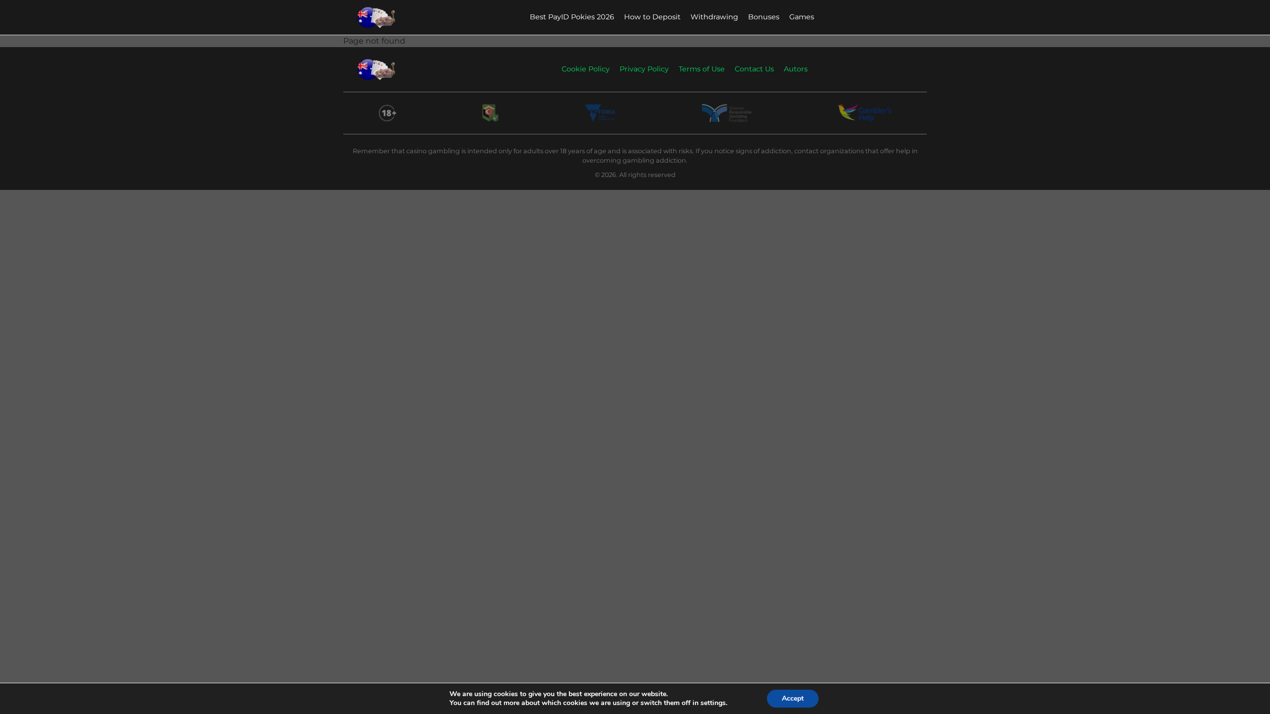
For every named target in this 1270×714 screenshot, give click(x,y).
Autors (796, 68)
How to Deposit (652, 16)
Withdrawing (714, 16)
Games (801, 16)
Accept (793, 698)
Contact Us (754, 68)
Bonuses (763, 16)
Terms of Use (702, 68)
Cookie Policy (586, 68)
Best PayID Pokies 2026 (572, 16)
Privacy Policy (644, 68)
